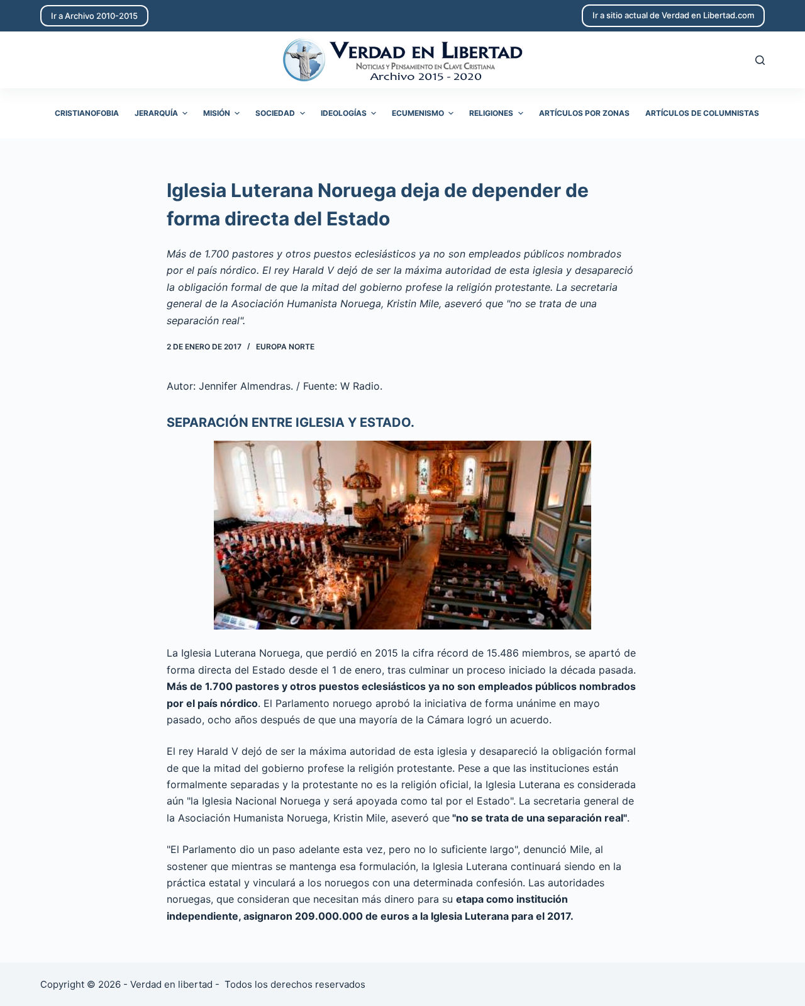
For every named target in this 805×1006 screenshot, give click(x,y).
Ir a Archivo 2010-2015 (94, 16)
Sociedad (275, 113)
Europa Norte (285, 346)
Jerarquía (156, 113)
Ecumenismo (418, 113)
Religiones (491, 113)
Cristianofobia (87, 113)
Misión (216, 113)
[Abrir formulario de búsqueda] (760, 60)
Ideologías (344, 113)
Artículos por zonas (584, 113)
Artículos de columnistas (702, 113)
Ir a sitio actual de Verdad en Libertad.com (673, 15)
